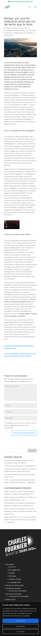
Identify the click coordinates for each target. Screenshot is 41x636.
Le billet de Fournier (14, 579)
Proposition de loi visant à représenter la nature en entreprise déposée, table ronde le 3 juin (20, 511)
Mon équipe (12, 576)
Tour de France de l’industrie (17, 591)
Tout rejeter (20, 632)
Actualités (22, 30)
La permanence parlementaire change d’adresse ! (20, 466)
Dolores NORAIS (9, 509)
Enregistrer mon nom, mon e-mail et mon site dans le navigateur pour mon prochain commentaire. (20, 425)
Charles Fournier (12, 28)
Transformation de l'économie (23, 33)
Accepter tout (20, 621)
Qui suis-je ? (12, 567)
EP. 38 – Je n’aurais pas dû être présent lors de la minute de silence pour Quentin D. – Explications (20, 519)
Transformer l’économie (13, 588)
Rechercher (32, 451)
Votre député (9, 564)
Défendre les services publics (14, 585)
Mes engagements (14, 570)
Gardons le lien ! (10, 599)
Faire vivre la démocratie (13, 594)
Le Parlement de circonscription (18, 596)
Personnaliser (20, 626)
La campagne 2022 (14, 582)
